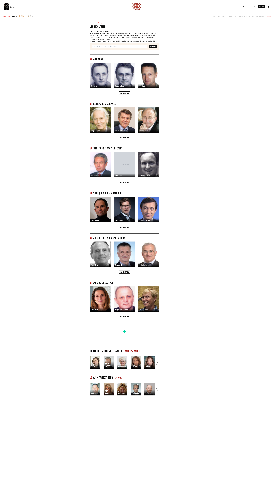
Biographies (6, 16)
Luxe (257, 16)
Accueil (92, 23)
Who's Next (261, 16)
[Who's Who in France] (137, 6)
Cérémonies (268, 16)
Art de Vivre (242, 16)
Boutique (14, 16)
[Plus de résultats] (157, 363)
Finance (223, 16)
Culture (248, 16)
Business (214, 16)
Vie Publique (229, 16)
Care (253, 16)
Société (235, 16)
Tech (219, 16)
